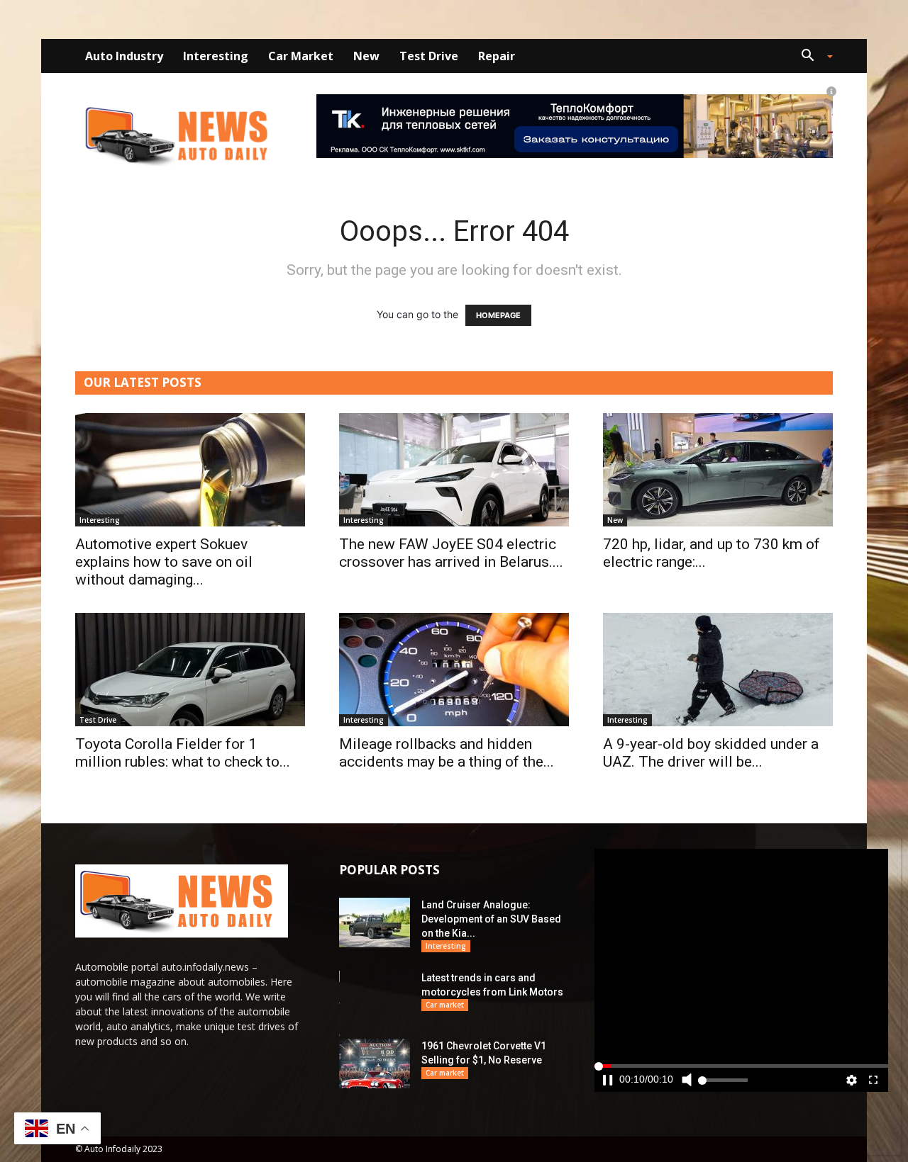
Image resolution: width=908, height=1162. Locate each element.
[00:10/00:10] (741, 970)
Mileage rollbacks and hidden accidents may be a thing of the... (446, 752)
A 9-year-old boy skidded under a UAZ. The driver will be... (711, 752)
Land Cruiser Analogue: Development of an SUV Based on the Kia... (491, 919)
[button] (811, 57)
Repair (496, 56)
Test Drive (428, 56)
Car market (300, 56)
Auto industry (124, 56)
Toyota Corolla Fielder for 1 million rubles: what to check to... (182, 752)
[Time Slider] (741, 1091)
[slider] (741, 1091)
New (366, 56)
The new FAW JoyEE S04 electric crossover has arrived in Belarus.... (451, 553)
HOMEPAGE (498, 315)
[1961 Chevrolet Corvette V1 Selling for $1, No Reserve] (374, 1063)
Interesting (215, 56)
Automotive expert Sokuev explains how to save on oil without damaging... (164, 562)
